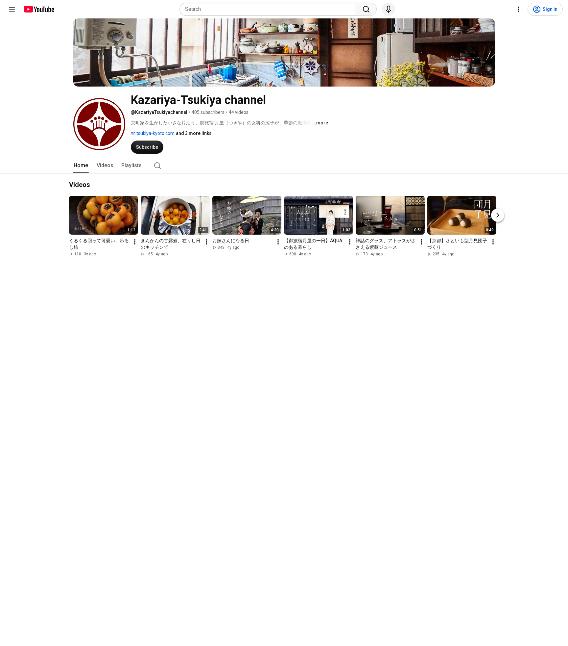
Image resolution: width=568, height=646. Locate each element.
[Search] (366, 9)
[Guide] (12, 9)
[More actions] (134, 241)
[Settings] (518, 9)
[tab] (81, 165)
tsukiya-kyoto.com (155, 133)
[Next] (497, 215)
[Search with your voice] (388, 9)
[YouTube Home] (38, 9)
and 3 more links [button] (194, 133)
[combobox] (269, 9)
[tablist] (284, 165)
